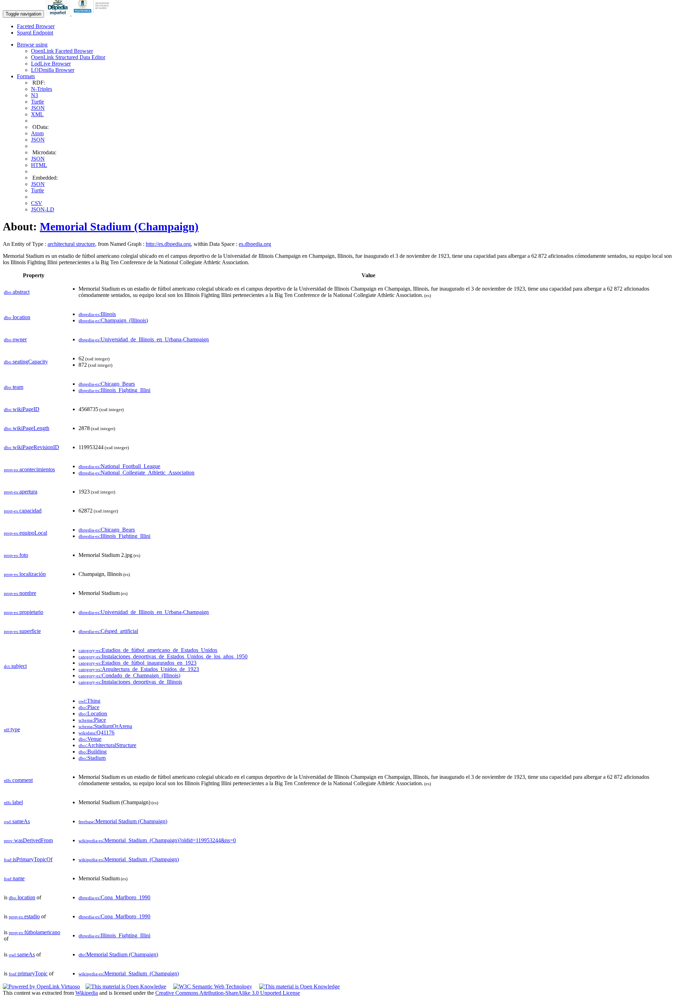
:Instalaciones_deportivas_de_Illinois (130, 682)
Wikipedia (86, 993)
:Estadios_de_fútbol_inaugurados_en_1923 (137, 663)
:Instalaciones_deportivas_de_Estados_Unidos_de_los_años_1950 (163, 656)
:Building (93, 752)
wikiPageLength (26, 428)
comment (18, 780)
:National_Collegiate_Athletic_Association (136, 473)
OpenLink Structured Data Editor (68, 57)
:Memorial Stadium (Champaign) (123, 821)
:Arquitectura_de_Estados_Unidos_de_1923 (139, 669)
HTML (39, 165)
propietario (23, 612)
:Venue (90, 739)
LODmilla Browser (52, 70)
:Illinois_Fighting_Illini (114, 390)
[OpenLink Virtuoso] (41, 986)
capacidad (23, 511)
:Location (93, 713)
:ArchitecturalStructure (107, 745)
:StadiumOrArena (105, 726)
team (13, 387)
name (14, 878)
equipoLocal (25, 533)
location (17, 317)
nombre (20, 593)
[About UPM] (92, 14)
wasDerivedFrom (28, 840)
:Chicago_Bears (107, 384)
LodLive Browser (51, 64)
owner (15, 339)
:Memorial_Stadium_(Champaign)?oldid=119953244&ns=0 (157, 840)
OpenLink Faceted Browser (62, 51)
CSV (36, 203)
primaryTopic (28, 973)
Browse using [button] (32, 45)
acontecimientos (29, 469)
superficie (22, 631)
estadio (24, 916)
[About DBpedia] (58, 14)
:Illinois (97, 314)
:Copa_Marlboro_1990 (114, 897)
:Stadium (92, 758)
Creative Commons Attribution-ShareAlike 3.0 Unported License (227, 993)
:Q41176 (96, 733)
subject (15, 666)
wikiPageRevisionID (31, 447)
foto (16, 555)
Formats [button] (26, 76)
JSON (38, 108)
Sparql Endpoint (35, 33)
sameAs (17, 821)
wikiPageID (21, 409)
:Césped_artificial (108, 631)
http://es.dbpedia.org (168, 244)
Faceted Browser (36, 26)
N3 (34, 95)
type (12, 729)
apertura (20, 492)
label (13, 802)
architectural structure (71, 244)
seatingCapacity (26, 362)
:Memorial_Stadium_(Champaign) (129, 859)
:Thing (89, 701)
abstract (17, 292)
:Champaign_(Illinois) (113, 320)
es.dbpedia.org (255, 244)
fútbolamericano (34, 932)
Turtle (37, 102)
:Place (89, 707)
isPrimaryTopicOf (28, 859)
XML (37, 114)
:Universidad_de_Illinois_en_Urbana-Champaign (144, 339)
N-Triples (41, 89)
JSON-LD (42, 209)
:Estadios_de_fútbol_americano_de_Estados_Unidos (148, 650)
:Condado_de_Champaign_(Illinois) (129, 675)
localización (25, 574)
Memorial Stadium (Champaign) (119, 226)
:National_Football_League (119, 466)
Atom (37, 133)
